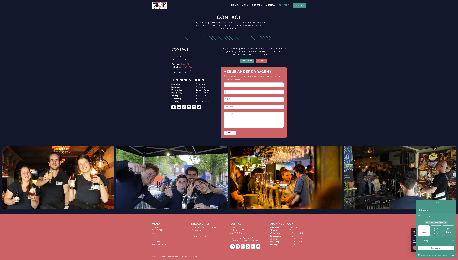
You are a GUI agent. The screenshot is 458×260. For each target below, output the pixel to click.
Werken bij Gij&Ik (160, 245)
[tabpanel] (58, 177)
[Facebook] (173, 107)
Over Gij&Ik (157, 230)
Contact (284, 5)
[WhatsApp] (194, 107)
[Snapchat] (189, 107)
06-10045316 (185, 67)
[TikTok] (199, 107)
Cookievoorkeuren (192, 257)
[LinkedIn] (179, 107)
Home (234, 5)
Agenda (270, 5)
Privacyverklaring (175, 257)
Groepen (257, 5)
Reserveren (299, 5)
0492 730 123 (187, 64)
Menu (245, 5)
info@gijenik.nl (191, 70)
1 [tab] (229, 209)
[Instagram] (184, 107)
